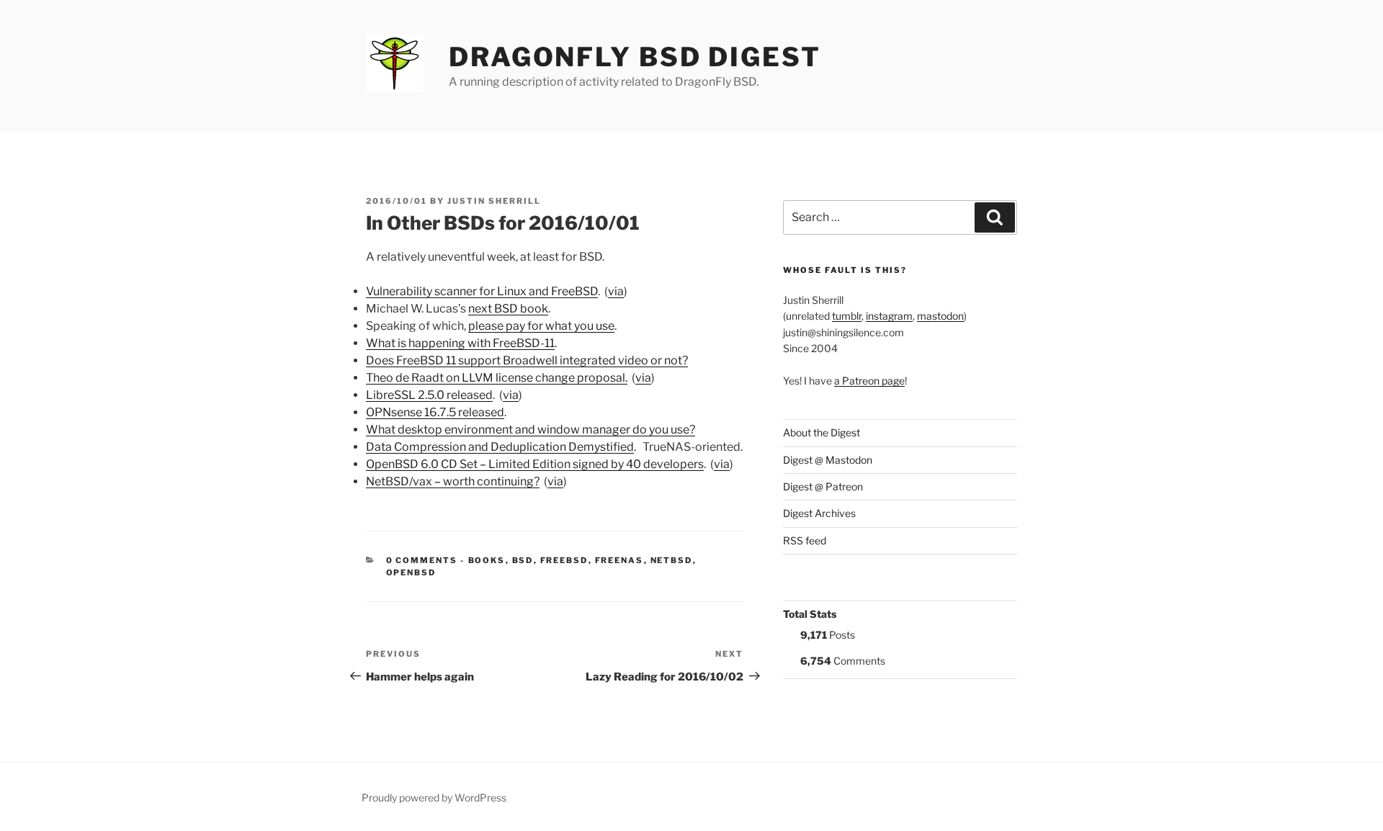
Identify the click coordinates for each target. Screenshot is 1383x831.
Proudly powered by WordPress (434, 797)
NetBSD (671, 560)
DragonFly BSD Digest (635, 57)
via (616, 291)
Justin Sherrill (494, 201)
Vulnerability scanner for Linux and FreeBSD (482, 291)
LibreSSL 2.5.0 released (429, 395)
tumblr (846, 316)
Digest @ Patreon (823, 486)
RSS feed (804, 540)
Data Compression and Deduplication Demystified (500, 447)
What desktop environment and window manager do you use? (530, 429)
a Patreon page (869, 380)
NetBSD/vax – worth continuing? (453, 481)
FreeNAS (619, 560)
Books (487, 560)
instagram (889, 316)
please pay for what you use (541, 326)
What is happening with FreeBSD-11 (460, 343)
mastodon (940, 316)
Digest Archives (819, 513)
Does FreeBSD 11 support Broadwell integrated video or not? (527, 360)
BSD (523, 560)
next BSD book (508, 308)
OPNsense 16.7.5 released (435, 412)
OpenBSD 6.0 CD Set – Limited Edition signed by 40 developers (535, 464)
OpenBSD (411, 572)
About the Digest (821, 432)
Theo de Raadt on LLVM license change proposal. (496, 378)
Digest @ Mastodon (827, 460)
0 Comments (422, 560)
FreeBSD (564, 560)
